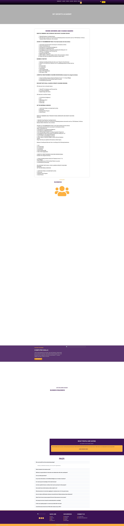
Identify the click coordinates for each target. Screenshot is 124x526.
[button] (81, 3)
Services (75, 1)
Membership (59, 1)
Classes (63, 1)
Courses (67, 1)
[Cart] (100, 2)
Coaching (71, 1)
